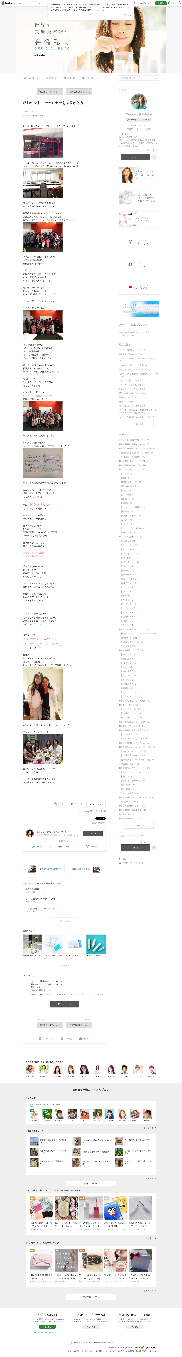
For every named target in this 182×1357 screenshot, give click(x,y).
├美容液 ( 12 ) (126, 570)
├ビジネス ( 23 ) (127, 654)
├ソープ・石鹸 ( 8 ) (128, 604)
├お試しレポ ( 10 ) (128, 541)
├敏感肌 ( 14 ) (126, 511)
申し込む (134, 1327)
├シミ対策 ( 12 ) (127, 495)
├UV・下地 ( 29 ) (127, 558)
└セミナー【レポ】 (37, 116)
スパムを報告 (75, 1351)
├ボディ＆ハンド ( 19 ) (129, 562)
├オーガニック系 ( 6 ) (129, 608)
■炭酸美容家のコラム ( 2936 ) (132, 650)
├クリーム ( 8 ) (126, 574)
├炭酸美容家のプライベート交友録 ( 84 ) (137, 759)
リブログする (98, 804)
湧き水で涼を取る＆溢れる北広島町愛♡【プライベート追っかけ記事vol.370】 (138, 411)
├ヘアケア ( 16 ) (127, 616)
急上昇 (45, 1104)
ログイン (174, 3)
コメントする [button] (79, 805)
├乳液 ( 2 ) (124, 595)
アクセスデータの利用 (116, 1351)
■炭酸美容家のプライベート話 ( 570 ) (135, 768)
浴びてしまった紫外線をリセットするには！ (137, 417)
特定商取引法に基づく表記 (137, 1351)
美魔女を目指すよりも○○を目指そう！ (135, 369)
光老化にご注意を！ (127, 401)
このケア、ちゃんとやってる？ (132, 389)
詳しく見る (91, 1327)
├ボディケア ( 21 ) (127, 490)
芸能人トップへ (91, 1183)
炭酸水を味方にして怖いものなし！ (134, 393)
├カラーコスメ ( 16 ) (128, 545)
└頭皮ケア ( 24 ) (127, 532)
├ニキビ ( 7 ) (125, 524)
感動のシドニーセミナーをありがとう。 (55, 103)
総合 (31, 1104)
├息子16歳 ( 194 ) (127, 785)
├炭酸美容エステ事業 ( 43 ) (131, 642)
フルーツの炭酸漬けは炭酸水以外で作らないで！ (137, 359)
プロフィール (132, 129)
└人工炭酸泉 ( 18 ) (128, 646)
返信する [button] (100, 994)
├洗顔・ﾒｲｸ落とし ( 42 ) (130, 579)
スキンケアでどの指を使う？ (131, 384)
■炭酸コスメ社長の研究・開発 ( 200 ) (135, 722)
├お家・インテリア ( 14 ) (130, 772)
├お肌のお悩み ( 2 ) (128, 684)
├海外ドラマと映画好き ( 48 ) (132, 780)
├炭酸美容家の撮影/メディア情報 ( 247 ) (137, 452)
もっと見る (64, 921)
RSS (124, 859)
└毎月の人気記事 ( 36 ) (130, 764)
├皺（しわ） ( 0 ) (127, 499)
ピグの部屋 (146, 129)
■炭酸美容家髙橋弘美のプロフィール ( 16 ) (137, 448)
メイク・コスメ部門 (139, 125)
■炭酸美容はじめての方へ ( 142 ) (133, 465)
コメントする (66, 1004)
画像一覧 (71, 78)
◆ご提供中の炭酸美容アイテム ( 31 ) (134, 440)
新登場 (38, 1104)
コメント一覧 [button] (101, 811)
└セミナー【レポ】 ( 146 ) (131, 717)
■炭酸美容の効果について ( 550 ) (133, 461)
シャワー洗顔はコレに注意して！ (133, 350)
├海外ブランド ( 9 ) (128, 583)
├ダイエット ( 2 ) (127, 680)
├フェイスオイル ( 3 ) (129, 612)
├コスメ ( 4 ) (125, 667)
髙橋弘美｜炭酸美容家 (139, 114)
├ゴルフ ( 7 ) (125, 776)
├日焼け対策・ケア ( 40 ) (130, 482)
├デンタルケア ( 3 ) (128, 663)
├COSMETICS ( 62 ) (128, 734)
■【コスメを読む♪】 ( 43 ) (130, 536)
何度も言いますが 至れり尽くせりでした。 (51, 92)
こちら (131, 335)
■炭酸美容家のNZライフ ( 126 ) (132, 806)
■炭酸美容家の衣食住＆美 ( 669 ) (133, 730)
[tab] (31, 1104)
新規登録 (161, 3)
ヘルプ (153, 1351)
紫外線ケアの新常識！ (128, 397)
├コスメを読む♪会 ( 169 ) (130, 709)
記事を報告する (100, 823)
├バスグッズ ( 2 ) (127, 600)
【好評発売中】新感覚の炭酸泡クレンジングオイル (138, 375)
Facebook (66, 847)
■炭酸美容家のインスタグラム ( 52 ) (134, 743)
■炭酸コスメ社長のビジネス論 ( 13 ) (134, 701)
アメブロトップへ (91, 1297)
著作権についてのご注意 (132, 862)
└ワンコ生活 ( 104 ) (128, 793)
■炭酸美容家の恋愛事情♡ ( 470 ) (133, 810)
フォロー (92, 833)
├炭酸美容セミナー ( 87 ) (130, 713)
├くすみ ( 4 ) (125, 474)
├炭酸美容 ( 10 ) (127, 659)
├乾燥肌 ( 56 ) (126, 503)
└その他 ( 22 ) (126, 625)
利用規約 (101, 1351)
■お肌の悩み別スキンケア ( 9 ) (132, 469)
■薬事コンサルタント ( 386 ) (131, 726)
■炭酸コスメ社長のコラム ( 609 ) (133, 629)
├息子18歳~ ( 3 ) (127, 789)
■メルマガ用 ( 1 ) (126, 814)
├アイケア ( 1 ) (126, 591)
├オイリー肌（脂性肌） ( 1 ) (132, 507)
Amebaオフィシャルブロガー (140, 120)
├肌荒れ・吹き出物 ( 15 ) (130, 515)
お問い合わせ (88, 1351)
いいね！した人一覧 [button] (85, 811)
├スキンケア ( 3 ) (127, 696)
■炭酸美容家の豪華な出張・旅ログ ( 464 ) (137, 797)
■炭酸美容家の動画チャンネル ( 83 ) (134, 444)
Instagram (93, 847)
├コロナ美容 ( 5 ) (127, 671)
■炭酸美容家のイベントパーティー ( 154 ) (137, 747)
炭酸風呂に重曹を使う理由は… (132, 354)
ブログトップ (32, 78)
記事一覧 (53, 78)
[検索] (155, 78)
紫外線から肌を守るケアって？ (132, 406)
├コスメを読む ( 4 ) (128, 675)
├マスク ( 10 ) (126, 587)
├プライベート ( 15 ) (128, 692)
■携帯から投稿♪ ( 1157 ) (129, 818)
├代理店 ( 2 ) (125, 688)
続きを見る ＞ (153, 150)
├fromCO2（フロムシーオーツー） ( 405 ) (138, 633)
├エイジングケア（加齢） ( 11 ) (133, 528)
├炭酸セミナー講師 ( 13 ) (130, 638)
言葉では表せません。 (79, 92)
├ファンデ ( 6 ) (126, 549)
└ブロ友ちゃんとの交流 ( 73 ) (132, 751)
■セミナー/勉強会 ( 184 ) (130, 705)
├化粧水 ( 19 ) (126, 566)
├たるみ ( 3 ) (125, 520)
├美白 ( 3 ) (124, 478)
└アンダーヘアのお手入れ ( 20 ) (133, 738)
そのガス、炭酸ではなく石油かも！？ (135, 365)
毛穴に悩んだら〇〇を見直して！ (133, 380)
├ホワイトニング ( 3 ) (129, 553)
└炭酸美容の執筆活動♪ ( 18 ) (132, 457)
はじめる (47, 1327)
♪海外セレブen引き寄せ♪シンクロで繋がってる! (48, 994)
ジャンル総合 (55, 1104)
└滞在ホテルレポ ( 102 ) (130, 801)
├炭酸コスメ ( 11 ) (127, 621)
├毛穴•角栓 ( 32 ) (127, 486)
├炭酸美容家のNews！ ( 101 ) (132, 755)
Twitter (39, 847)
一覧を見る (139, 423)
